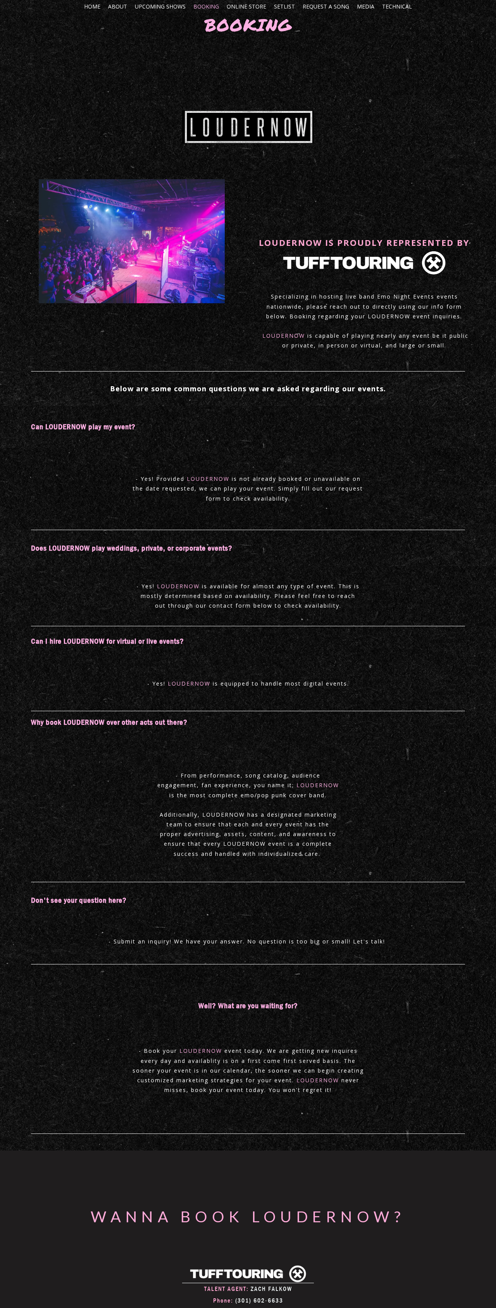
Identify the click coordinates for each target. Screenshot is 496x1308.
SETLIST (284, 6)
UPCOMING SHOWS (160, 6)
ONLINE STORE (246, 6)
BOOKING (206, 6)
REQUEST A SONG (326, 6)
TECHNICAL (397, 6)
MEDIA (365, 6)
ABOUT (117, 6)
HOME (92, 6)
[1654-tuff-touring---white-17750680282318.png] (248, 1274)
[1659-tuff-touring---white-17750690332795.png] (364, 263)
